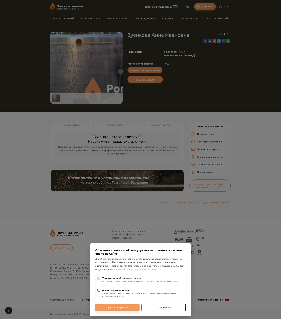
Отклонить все (163, 307)
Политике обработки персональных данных (134, 269)
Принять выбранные (117, 307)
